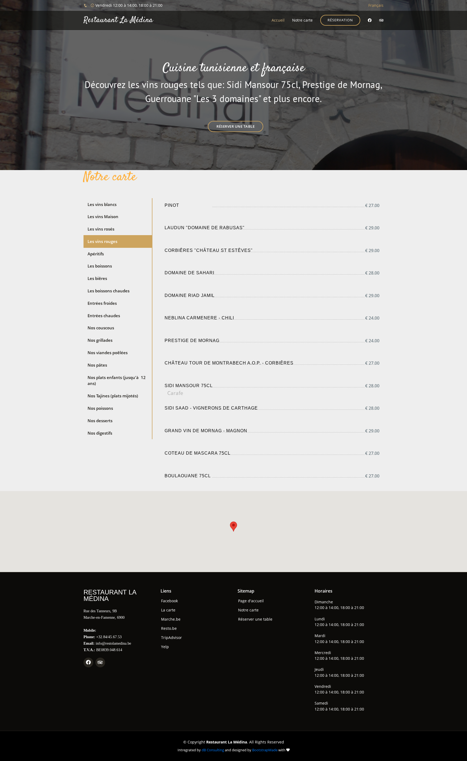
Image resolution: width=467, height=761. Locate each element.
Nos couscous (101, 327)
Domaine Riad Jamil (190, 295)
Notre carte (302, 20)
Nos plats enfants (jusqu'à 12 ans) (117, 380)
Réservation (340, 20)
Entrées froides (102, 303)
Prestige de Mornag (192, 340)
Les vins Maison (103, 216)
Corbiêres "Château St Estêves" (209, 250)
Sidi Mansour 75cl (189, 385)
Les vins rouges (102, 241)
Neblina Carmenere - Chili (199, 318)
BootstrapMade (265, 750)
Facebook (169, 601)
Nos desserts (100, 420)
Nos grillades (100, 340)
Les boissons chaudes (108, 290)
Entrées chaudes (104, 315)
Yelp (165, 647)
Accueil (278, 20)
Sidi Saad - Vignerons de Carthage (211, 408)
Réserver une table (235, 126)
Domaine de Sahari (189, 272)
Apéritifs (96, 253)
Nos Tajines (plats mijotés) (113, 395)
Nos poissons (100, 408)
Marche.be (171, 619)
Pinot (172, 205)
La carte (168, 610)
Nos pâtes (97, 365)
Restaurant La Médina (118, 20)
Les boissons (100, 266)
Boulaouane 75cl (188, 475)
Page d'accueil (251, 601)
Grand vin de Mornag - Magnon (206, 430)
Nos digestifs (100, 433)
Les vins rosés (101, 229)
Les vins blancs (102, 204)
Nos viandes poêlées (108, 352)
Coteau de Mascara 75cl (198, 453)
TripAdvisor (171, 638)
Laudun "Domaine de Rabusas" (205, 227)
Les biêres (97, 278)
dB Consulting (213, 750)
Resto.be (169, 628)
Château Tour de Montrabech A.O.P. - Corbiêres (229, 363)
